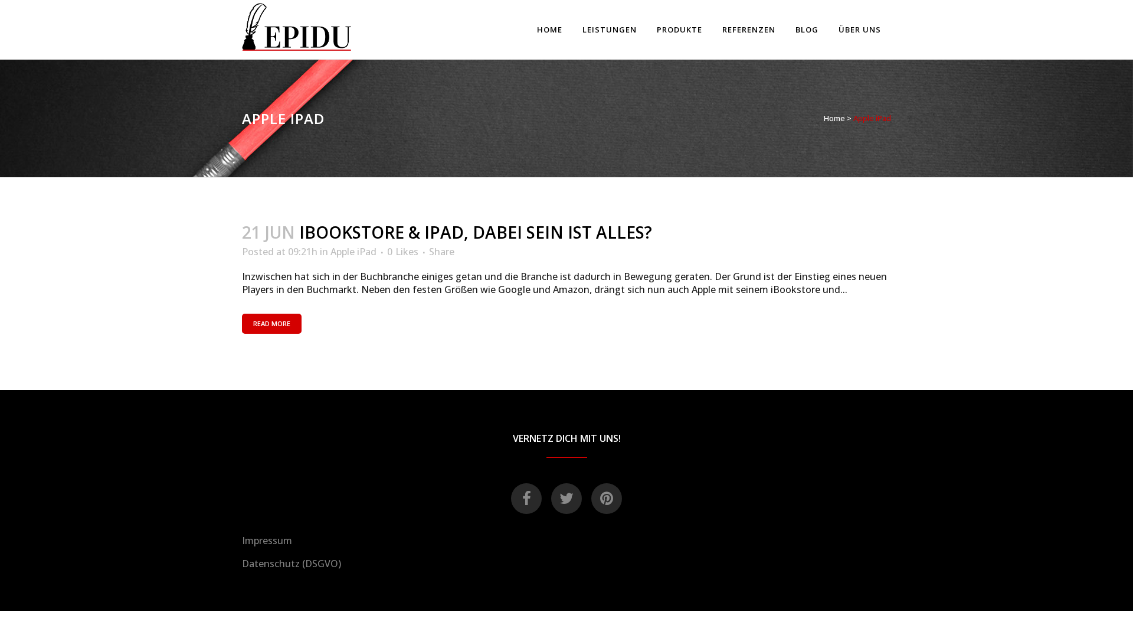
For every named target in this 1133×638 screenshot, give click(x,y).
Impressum (267, 540)
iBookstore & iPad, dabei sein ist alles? (475, 232)
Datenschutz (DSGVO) (291, 563)
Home (834, 118)
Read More (271, 323)
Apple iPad (353, 251)
